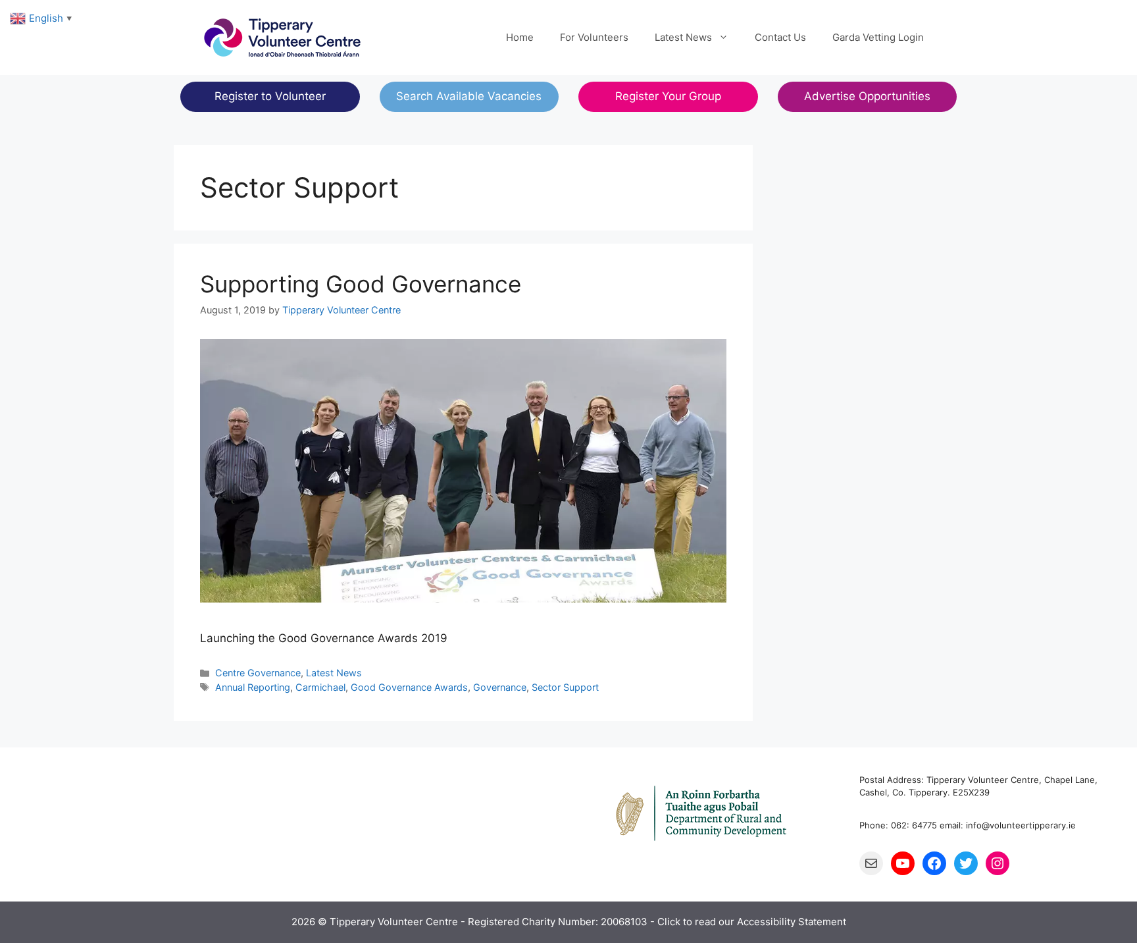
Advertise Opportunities (867, 96)
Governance (499, 687)
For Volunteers (594, 37)
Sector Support (565, 687)
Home (520, 37)
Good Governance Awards (409, 687)
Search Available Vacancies (469, 96)
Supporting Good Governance (360, 284)
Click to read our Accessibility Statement (751, 921)
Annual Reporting (252, 687)
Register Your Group (668, 96)
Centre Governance (258, 672)
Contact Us (780, 37)
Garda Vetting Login (878, 37)
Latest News (683, 37)
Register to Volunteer (270, 96)
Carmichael (320, 687)
